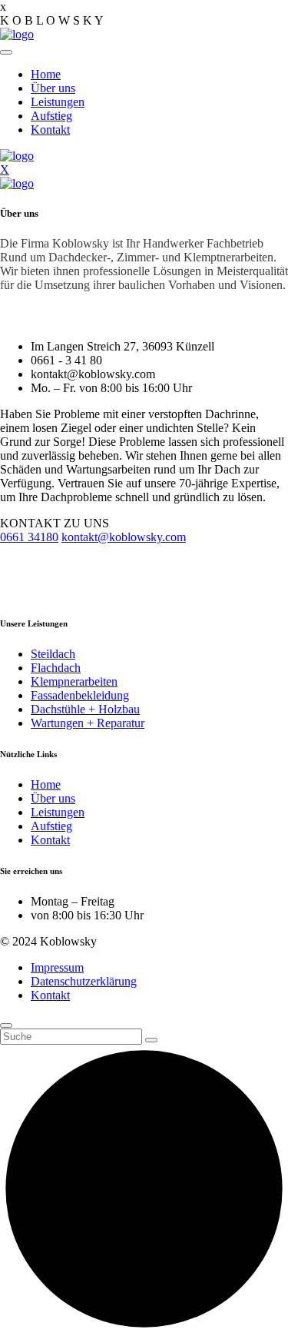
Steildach (53, 653)
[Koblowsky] (17, 34)
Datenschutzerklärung (84, 981)
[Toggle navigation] (6, 52)
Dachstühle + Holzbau (85, 709)
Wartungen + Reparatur (87, 722)
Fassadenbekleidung (80, 695)
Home (46, 74)
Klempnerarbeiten (74, 681)
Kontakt (50, 129)
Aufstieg (51, 115)
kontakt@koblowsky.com (123, 536)
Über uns (53, 88)
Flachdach (56, 667)
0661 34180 (29, 536)
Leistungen (57, 101)
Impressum (57, 967)
